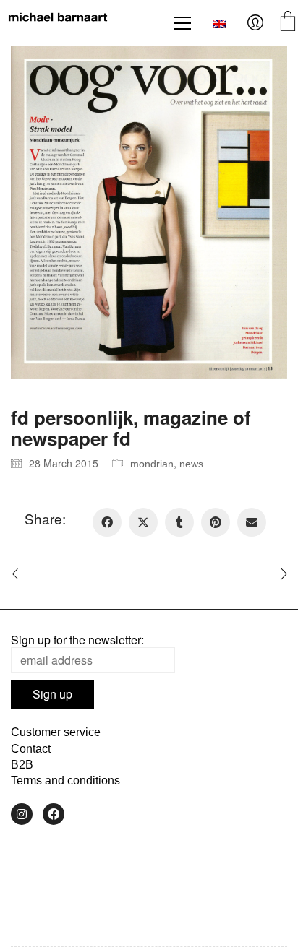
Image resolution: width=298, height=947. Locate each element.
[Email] (251, 522)
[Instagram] (22, 814)
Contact (31, 749)
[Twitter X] (143, 522)
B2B (22, 764)
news (191, 464)
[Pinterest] (215, 522)
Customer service (56, 732)
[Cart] (288, 22)
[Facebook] (107, 522)
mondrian (152, 464)
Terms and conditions (65, 780)
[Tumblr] (179, 522)
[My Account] (255, 23)
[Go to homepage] (57, 23)
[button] (182, 23)
